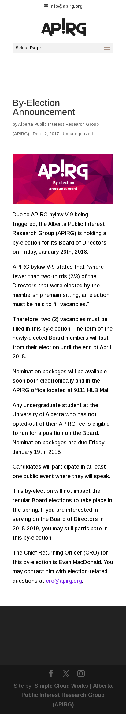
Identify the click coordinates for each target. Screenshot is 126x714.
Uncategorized (78, 133)
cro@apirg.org (64, 581)
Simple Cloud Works (61, 686)
